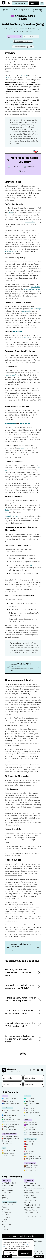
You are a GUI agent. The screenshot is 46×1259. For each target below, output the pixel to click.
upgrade (34, 3)
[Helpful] (21, 1053)
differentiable (24, 338)
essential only (10, 1253)
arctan (10, 213)
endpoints (22, 448)
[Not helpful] (24, 1053)
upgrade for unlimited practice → (23, 1236)
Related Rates (10, 424)
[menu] (42, 3)
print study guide (32, 37)
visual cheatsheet (15, 37)
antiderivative (35, 287)
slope (27, 342)
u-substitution (30, 222)
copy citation (20, 41)
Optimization (25, 424)
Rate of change (35, 309)
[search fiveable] (9, 3)
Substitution (17, 331)
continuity (33, 565)
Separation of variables (13, 516)
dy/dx (7, 510)
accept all (25, 1253)
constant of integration (31, 289)
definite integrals (10, 251)
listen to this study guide (24, 47)
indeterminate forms (12, 375)
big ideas (23, 75)
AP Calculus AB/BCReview (23, 17)
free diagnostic (20, 3)
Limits (7, 77)
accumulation (27, 311)
